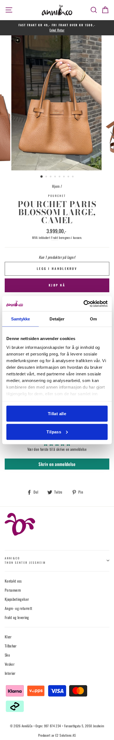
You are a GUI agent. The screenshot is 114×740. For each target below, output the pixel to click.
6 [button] (64, 177)
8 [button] (73, 177)
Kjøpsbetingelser (17, 599)
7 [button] (69, 177)
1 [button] (41, 176)
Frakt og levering (17, 617)
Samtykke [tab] (20, 319)
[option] (57, 28)
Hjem (55, 186)
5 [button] (60, 177)
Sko (7, 655)
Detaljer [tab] (57, 319)
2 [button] (46, 177)
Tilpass (53, 431)
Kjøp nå (57, 285)
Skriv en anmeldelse (56, 464)
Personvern (13, 590)
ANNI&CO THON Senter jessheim (25, 560)
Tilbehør (11, 646)
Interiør (10, 673)
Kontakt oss (13, 581)
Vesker (9, 664)
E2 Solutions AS (65, 735)
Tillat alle (57, 413)
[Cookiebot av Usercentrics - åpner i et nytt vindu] (83, 303)
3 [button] (51, 177)
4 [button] (55, 177)
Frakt (54, 237)
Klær (8, 636)
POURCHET (57, 196)
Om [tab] (93, 319)
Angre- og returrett (18, 608)
